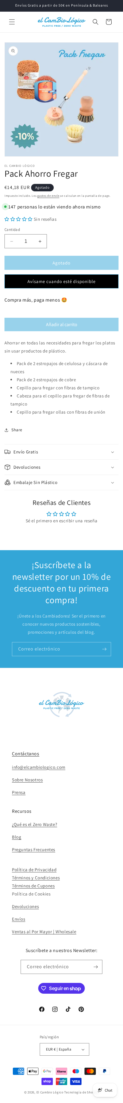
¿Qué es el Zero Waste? (34, 824)
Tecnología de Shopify (81, 1092)
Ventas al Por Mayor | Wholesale (44, 931)
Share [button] (16, 429)
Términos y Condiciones (36, 877)
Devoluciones (25, 906)
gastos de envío (48, 196)
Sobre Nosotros (27, 780)
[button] (12, 21)
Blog (16, 837)
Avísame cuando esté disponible (61, 281)
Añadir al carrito (61, 324)
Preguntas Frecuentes (33, 849)
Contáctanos (25, 754)
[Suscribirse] (104, 649)
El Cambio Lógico (50, 1092)
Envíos (18, 919)
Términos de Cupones (33, 886)
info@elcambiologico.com (38, 767)
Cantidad (12, 229)
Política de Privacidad (34, 869)
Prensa (19, 792)
